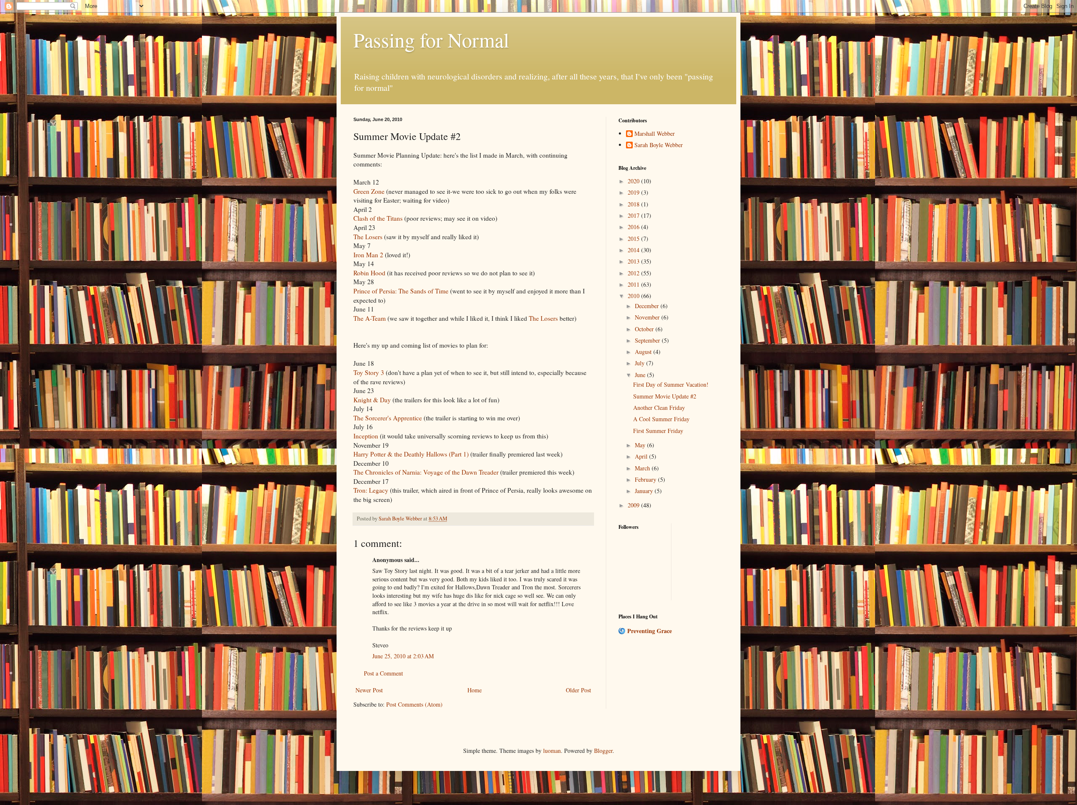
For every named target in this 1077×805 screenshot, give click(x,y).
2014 (634, 250)
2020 (634, 181)
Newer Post (369, 690)
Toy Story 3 (368, 372)
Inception (365, 436)
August (644, 352)
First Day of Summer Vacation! (670, 384)
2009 (634, 505)
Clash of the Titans (378, 218)
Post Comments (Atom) (414, 704)
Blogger (603, 751)
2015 (634, 239)
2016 (634, 227)
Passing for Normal (431, 39)
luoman (552, 751)
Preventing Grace (649, 630)
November (648, 317)
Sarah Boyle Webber (658, 145)
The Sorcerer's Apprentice (387, 418)
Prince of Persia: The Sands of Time (400, 291)
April (642, 456)
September (648, 340)
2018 (634, 204)
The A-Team (369, 318)
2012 (634, 273)
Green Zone (369, 191)
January (645, 491)
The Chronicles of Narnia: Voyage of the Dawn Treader (426, 472)
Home (474, 690)
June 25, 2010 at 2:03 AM (403, 656)
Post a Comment (383, 673)
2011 (634, 284)
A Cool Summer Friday (661, 419)
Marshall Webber (654, 133)
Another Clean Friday (659, 408)
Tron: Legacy (370, 490)
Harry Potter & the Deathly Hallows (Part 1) (411, 454)
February (646, 479)
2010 (634, 296)
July (640, 363)
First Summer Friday (658, 431)
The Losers (368, 236)
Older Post (578, 690)
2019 (634, 192)
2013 (634, 261)
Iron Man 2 (368, 255)
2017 (634, 215)
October (645, 329)
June (641, 375)
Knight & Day (372, 400)
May (641, 445)
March (643, 468)
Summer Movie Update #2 (664, 396)
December (648, 306)
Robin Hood (369, 273)
